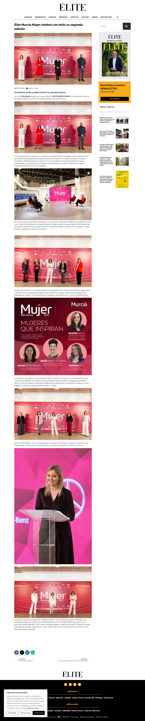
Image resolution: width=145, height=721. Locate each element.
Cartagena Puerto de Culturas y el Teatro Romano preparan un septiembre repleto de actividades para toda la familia (107, 161)
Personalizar (12, 713)
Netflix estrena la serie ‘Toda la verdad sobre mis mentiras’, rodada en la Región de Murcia (107, 120)
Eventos (52, 17)
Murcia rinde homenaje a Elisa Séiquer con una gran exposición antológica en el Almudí (107, 134)
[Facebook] (74, 684)
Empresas (63, 17)
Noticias (28, 17)
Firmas (95, 17)
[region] (25, 703)
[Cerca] (45, 691)
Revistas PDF (106, 17)
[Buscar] (127, 26)
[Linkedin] (79, 684)
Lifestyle (74, 17)
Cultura (85, 17)
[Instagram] (70, 684)
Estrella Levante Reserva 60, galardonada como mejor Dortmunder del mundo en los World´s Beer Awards (107, 147)
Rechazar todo (25, 713)
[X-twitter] (65, 684)
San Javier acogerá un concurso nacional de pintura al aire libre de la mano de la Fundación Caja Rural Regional (107, 179)
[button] (118, 17)
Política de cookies (33, 708)
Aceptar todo (38, 713)
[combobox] (110, 26)
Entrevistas (40, 17)
